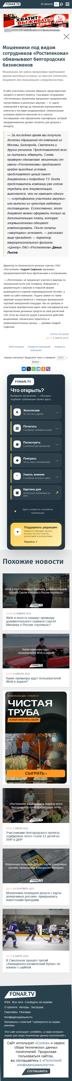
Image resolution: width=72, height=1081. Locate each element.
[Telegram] (38, 369)
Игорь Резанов (59, 334)
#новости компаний (39, 346)
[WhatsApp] (33, 369)
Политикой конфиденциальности (39, 1062)
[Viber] (48, 369)
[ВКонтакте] (24, 369)
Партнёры (11, 1012)
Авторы (24, 1007)
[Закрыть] (66, 37)
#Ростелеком (16, 346)
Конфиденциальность (18, 1017)
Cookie (42, 1043)
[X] (29, 369)
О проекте (10, 1007)
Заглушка (37, 1007)
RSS (7, 1002)
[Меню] (67, 4)
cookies (36, 1032)
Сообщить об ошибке (38, 1002)
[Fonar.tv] (12, 4)
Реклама (25, 1012)
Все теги (17, 1002)
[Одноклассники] (43, 369)
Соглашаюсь (37, 1071)
